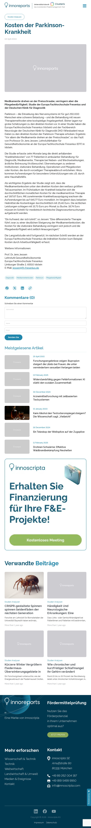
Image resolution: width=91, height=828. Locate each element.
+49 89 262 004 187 (64, 775)
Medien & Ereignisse (18, 779)
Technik (10, 764)
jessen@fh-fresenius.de (26, 267)
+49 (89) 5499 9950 (64, 780)
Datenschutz (51, 822)
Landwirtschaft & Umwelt (21, 774)
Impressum (39, 822)
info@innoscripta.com (66, 785)
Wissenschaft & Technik (20, 759)
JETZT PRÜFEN (58, 735)
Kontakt (9, 784)
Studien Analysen (14, 17)
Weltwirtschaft (14, 769)
